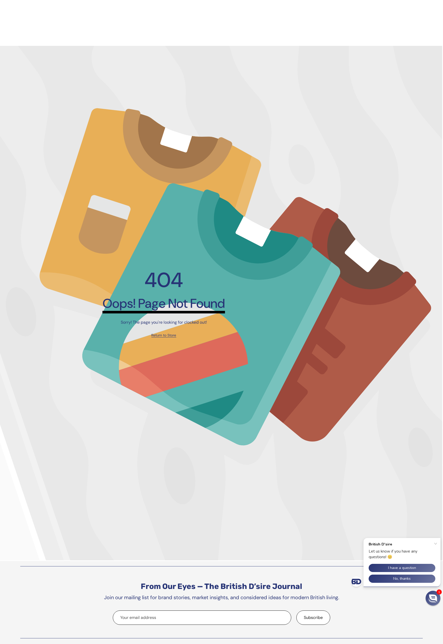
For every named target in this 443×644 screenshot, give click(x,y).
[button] (433, 598)
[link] (163, 335)
